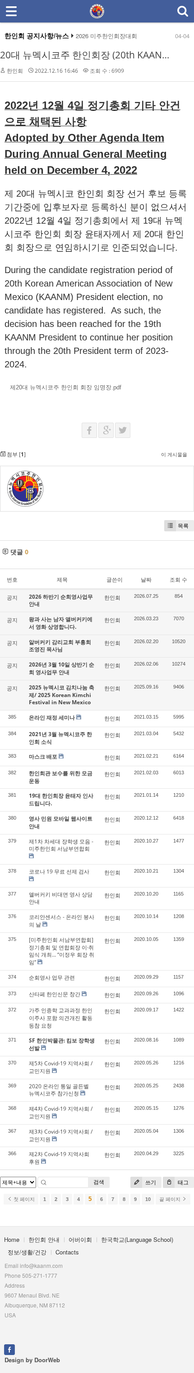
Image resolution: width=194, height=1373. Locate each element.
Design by (32, 1359)
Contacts (67, 1252)
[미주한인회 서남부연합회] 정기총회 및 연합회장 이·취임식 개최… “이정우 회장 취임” (61, 951)
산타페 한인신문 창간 (54, 994)
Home (11, 1239)
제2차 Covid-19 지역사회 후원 (59, 1158)
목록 (183, 526)
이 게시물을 (174, 454)
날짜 (146, 579)
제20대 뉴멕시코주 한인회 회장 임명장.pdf (65, 387)
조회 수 (178, 579)
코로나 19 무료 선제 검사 (59, 871)
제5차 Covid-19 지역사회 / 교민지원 (60, 1067)
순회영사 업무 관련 (52, 977)
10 (148, 1199)
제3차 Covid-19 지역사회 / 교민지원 (60, 1135)
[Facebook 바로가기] (9, 1348)
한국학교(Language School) (137, 1239)
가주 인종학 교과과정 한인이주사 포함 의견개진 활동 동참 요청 (60, 1018)
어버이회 (80, 1239)
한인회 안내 (44, 1239)
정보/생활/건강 (27, 1252)
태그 (182, 1182)
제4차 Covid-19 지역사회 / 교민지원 (60, 1112)
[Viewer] (119, 386)
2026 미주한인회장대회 (106, 36)
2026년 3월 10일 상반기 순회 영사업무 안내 (61, 668)
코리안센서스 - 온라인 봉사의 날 (61, 920)
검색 (98, 1182)
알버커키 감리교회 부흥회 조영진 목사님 (60, 645)
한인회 (15, 71)
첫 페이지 (23, 1199)
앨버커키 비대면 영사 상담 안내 (60, 898)
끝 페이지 (170, 1199)
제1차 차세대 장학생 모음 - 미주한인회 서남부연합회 (61, 845)
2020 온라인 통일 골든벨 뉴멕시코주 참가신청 (59, 1090)
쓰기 (150, 1182)
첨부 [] (15, 454)
